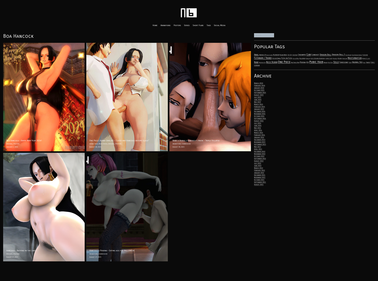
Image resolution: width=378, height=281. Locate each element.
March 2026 (258, 83)
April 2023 (258, 149)
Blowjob (276, 55)
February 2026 (259, 85)
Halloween (302, 58)
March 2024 (258, 133)
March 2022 (258, 168)
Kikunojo (335, 58)
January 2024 (259, 137)
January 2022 (259, 173)
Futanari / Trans (263, 58)
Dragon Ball (325, 54)
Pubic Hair (316, 62)
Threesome (343, 62)
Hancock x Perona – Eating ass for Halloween (103, 154)
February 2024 (259, 135)
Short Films (198, 25)
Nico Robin (271, 62)
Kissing (340, 58)
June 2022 (257, 166)
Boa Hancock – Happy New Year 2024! (17, 44)
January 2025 (259, 109)
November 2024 (259, 114)
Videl (364, 62)
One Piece (284, 62)
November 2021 (259, 177)
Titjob (350, 62)
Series (187, 25)
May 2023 (257, 147)
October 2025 (259, 90)
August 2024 (259, 121)
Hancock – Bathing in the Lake (14, 154)
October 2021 (259, 180)
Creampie (302, 55)
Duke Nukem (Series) (357, 55)
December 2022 (259, 151)
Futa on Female (276, 58)
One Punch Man (295, 62)
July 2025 (257, 97)
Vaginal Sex (357, 62)
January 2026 (259, 88)
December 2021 (259, 175)
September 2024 (260, 118)
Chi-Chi (290, 55)
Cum (308, 54)
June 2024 (257, 126)
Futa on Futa (286, 58)
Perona (303, 62)
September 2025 (260, 93)
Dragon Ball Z (338, 55)
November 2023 (259, 142)
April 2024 (258, 130)
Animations (165, 25)
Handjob (308, 58)
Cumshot (315, 55)
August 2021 (259, 184)
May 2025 (257, 102)
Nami (256, 62)
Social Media (219, 25)
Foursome (365, 55)
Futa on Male (295, 58)
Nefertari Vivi (262, 62)
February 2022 (259, 170)
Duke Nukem (348, 55)
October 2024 (259, 116)
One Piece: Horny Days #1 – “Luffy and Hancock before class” (109, 44)
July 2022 (257, 163)
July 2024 (257, 123)
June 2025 (257, 100)
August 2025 (259, 95)
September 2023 (260, 144)
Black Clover (269, 55)
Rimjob (326, 62)
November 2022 (259, 154)
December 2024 (259, 111)
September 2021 (260, 182)
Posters (177, 25)
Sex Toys (330, 62)
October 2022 (259, 156)
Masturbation (355, 58)
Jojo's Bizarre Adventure (317, 58)
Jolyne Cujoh (328, 58)
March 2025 (258, 104)
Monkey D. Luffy (366, 58)
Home (155, 25)
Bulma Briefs (283, 55)
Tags (209, 25)
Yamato (368, 62)
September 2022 (260, 159)
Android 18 (262, 55)
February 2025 (259, 107)
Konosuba (344, 58)
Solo (336, 62)
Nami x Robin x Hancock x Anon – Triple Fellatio (187, 44)
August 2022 (259, 161)
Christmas (294, 55)
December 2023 (259, 140)
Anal (256, 54)
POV (307, 62)
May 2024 (257, 128)
